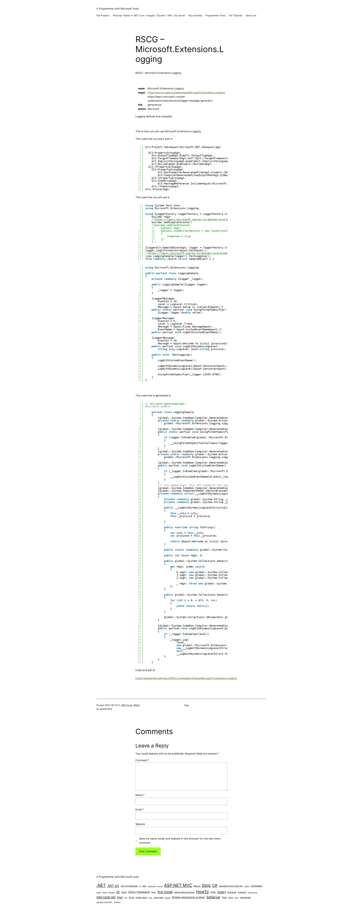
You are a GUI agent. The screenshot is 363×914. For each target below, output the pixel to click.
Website (140, 824)
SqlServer (213, 897)
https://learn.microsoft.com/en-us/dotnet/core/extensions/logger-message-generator (211, 253)
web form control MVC (104, 902)
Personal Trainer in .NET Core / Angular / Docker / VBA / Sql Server (149, 15)
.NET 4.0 (113, 885)
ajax (144, 886)
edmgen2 (111, 892)
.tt (140, 886)
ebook (105, 892)
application (152, 886)
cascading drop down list (231, 886)
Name (139, 795)
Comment (142, 760)
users (237, 898)
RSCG (136, 705)
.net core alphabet (129, 886)
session (167, 898)
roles (150, 898)
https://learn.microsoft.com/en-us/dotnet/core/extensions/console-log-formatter (215, 219)
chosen (246, 886)
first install (165, 892)
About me (251, 15)
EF (118, 892)
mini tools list (106, 897)
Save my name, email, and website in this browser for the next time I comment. (180, 840)
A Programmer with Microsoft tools (117, 8)
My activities (195, 15)
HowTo (202, 891)
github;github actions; (184, 892)
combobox (256, 885)
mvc (120, 897)
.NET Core (126, 705)
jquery (221, 892)
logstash (242, 892)
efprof (124, 892)
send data (158, 897)
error (153, 892)
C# (214, 885)
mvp (125, 898)
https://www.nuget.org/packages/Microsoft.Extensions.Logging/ (186, 92)
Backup (197, 886)
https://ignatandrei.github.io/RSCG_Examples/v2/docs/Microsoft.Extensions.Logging (186, 678)
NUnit (131, 897)
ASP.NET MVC (178, 885)
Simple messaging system (188, 897)
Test (224, 897)
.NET (101, 885)
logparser (232, 892)
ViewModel (245, 897)
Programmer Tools (215, 15)
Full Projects (102, 15)
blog (206, 885)
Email (139, 809)
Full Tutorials (235, 15)
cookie (98, 892)
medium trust (252, 892)
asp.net (160, 886)
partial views (141, 897)
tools (230, 897)
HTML (213, 892)
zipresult (117, 902)
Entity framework (139, 892)
